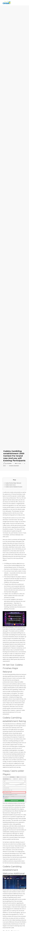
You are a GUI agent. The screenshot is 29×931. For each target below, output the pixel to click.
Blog (4, 465)
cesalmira (9, 463)
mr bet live (8, 500)
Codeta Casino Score (10, 485)
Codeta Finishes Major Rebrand (13, 483)
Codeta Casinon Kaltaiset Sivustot (13, 487)
